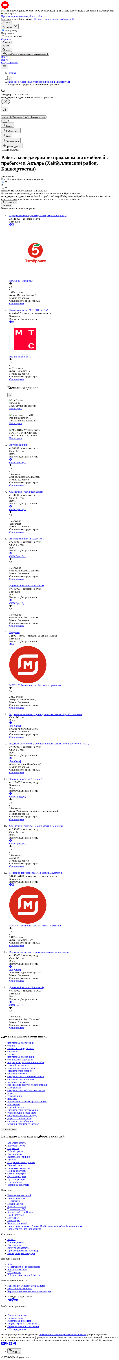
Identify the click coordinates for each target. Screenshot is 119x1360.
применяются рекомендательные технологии (62, 1334)
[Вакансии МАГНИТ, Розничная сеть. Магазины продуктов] (62, 665)
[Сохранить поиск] (4, 109)
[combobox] (15, 94)
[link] (6, 50)
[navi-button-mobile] (4, 66)
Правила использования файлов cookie (54, 19)
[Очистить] (5, 101)
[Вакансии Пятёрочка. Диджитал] (62, 253)
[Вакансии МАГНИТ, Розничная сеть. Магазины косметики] (62, 905)
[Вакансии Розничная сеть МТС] (62, 339)
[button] (4, 57)
